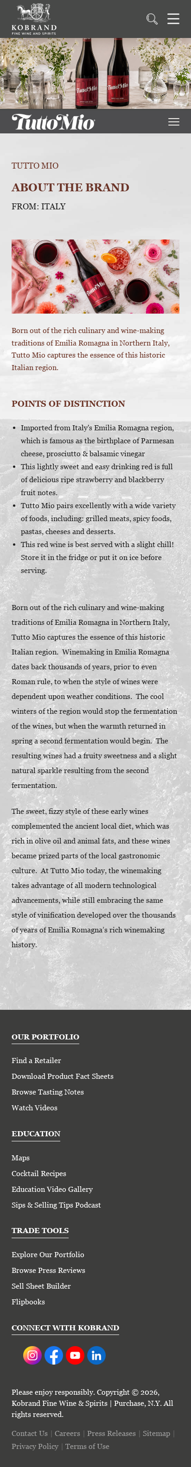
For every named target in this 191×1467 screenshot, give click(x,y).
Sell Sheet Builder (41, 1286)
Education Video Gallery (52, 1189)
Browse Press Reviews (48, 1270)
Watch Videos (34, 1107)
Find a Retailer (36, 1060)
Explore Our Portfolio (48, 1254)
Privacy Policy (35, 1446)
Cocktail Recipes (39, 1173)
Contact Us (30, 1433)
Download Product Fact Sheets (63, 1076)
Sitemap (156, 1433)
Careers (67, 1433)
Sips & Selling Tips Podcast (56, 1205)
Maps (21, 1157)
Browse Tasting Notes (48, 1092)
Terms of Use (87, 1446)
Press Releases (111, 1433)
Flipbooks (28, 1301)
